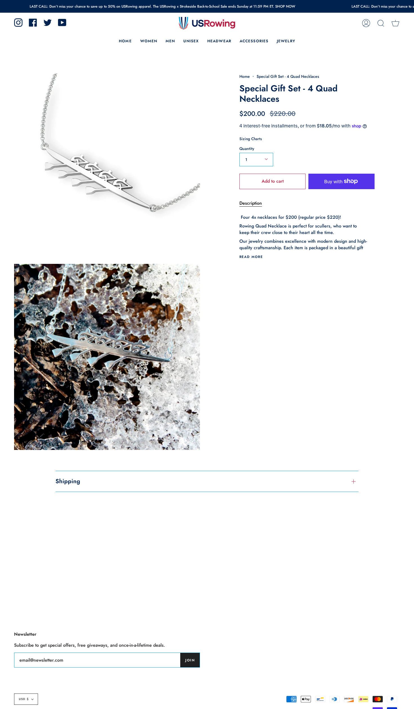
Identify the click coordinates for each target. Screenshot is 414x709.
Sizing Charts (250, 139)
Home (244, 76)
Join (190, 660)
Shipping (67, 481)
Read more (251, 257)
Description (250, 203)
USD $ (24, 699)
